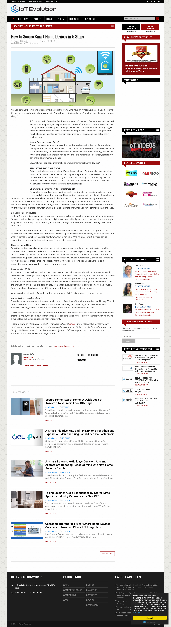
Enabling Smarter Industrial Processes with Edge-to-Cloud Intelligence (146, 357)
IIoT (19, 18)
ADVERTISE (92, 595)
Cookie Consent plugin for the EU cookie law (149, 622)
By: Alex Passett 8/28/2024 (57, 531)
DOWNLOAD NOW (142, 362)
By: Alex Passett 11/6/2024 (57, 472)
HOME (14, 1)
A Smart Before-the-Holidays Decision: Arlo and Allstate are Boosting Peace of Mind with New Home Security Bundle (79, 465)
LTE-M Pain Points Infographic (142, 390)
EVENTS (91, 600)
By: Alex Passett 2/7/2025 (57, 407)
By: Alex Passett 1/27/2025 (57, 438)
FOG (66, 600)
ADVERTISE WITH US (50, 1)
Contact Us (90, 18)
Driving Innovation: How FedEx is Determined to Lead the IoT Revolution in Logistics (147, 312)
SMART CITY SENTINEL (33, 18)
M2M (67, 585)
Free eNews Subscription (63, 346)
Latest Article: (143, 268)
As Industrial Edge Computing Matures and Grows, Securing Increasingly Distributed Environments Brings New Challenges (146, 294)
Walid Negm (17, 43)
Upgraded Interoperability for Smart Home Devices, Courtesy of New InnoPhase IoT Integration (78, 525)
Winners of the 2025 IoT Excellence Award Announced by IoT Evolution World (141, 68)
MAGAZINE (92, 590)
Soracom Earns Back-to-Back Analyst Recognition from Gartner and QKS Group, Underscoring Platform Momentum (137, 587)
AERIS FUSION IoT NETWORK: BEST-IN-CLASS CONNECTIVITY (147, 401)
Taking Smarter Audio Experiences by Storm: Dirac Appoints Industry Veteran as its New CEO (77, 494)
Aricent (72, 323)
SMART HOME (70, 595)
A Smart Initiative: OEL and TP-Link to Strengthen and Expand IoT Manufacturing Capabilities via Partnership (79, 432)
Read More (49, 420)
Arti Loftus (139, 284)
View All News (107, 553)
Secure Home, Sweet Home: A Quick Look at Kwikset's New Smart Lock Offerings (73, 401)
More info (137, 612)
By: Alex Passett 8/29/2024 (57, 500)
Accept (149, 617)
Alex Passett (140, 304)
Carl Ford (139, 266)
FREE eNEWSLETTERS (25, 1)
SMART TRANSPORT (73, 590)
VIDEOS (91, 585)
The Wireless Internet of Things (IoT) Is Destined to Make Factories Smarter (146, 369)
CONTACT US (37, 1)
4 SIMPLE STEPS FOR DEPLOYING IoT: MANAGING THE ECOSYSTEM (146, 380)
